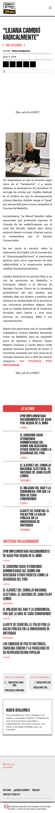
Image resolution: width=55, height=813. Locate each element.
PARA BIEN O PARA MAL (14, 690)
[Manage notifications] (6, 806)
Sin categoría (14, 45)
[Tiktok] (22, 782)
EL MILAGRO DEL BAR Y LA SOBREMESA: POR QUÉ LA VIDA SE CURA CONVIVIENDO (35, 493)
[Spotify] (46, 782)
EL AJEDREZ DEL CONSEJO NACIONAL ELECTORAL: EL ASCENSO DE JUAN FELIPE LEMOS (35, 470)
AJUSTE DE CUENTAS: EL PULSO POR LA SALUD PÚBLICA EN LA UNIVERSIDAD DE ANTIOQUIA (34, 518)
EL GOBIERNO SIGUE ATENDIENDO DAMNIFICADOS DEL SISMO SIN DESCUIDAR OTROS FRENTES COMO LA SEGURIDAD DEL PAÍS (35, 444)
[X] (13, 64)
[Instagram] (30, 782)
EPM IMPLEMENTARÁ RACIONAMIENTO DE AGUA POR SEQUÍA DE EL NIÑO (35, 419)
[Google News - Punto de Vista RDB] (27, 385)
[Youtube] (38, 782)
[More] (40, 64)
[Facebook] (6, 64)
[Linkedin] (19, 64)
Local (24, 427)
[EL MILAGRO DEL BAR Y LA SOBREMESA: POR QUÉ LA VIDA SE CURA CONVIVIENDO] (10, 493)
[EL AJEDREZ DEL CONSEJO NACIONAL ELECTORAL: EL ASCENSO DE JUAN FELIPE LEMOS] (10, 470)
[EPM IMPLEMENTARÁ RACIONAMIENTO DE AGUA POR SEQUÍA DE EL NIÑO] (10, 421)
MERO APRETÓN (40, 687)
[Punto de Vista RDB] (9, 8)
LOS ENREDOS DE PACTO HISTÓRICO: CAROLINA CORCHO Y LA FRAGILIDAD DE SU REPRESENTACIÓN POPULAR (26, 648)
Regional (25, 480)
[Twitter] (14, 782)
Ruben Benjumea (21, 51)
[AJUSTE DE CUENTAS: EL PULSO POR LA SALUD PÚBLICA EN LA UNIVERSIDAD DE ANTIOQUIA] (10, 515)
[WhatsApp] (26, 64)
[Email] (33, 64)
